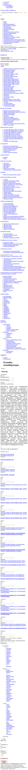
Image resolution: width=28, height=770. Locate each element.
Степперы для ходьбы (8, 280)
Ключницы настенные (8, 29)
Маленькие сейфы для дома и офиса (12, 100)
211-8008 (12, 48)
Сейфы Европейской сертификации (12, 90)
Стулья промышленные (9, 212)
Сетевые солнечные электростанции (12, 266)
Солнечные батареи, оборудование (9, 697)
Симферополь (9, 351)
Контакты (5, 350)
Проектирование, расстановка (13, 347)
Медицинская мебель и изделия (11, 31)
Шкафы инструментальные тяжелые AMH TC (14, 219)
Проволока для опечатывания (10, 146)
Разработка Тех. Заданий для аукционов (16, 348)
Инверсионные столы (8, 287)
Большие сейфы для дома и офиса (11, 99)
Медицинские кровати (9, 185)
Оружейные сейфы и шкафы (10, 76)
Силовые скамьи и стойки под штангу (12, 281)
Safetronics (5, 314)
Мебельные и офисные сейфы (10, 73)
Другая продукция (9, 688)
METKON (5, 317)
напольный (6, 98)
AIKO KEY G (6, 166)
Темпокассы (6, 94)
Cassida (5, 315)
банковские (6, 95)
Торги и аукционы (10, 330)
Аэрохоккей (6, 289)
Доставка (8, 327)
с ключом (5, 102)
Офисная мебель (7, 34)
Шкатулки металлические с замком (12, 174)
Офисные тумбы (7, 226)
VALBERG (6, 308)
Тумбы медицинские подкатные (11, 196)
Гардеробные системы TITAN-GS (11, 251)
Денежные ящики (7, 236)
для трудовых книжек (8, 96)
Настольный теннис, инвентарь (11, 282)
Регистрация (9, 7)
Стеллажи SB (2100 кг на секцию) (11, 133)
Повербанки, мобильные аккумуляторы (13, 243)
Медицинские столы (8, 188)
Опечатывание (7, 26)
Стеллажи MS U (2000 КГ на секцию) (12, 132)
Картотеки (6, 115)
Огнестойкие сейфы (8, 72)
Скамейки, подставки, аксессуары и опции (14, 123)
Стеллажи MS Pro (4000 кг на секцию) (12, 136)
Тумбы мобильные (8, 122)
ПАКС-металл (6, 318)
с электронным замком (9, 105)
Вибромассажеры (7, 286)
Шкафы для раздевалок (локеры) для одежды (14, 112)
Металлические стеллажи (9, 25)
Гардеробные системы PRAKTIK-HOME (13, 252)
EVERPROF (6, 301)
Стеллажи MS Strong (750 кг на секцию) (13, 129)
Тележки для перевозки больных (11, 194)
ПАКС (5, 158)
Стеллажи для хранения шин (10, 141)
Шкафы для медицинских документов (12, 197)
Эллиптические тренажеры (10, 278)
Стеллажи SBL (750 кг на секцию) (11, 134)
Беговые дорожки (7, 276)
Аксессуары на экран (8, 204)
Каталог (5, 65)
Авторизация (9, 6)
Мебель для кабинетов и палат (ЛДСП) (13, 184)
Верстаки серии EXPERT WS (10, 206)
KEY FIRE (6, 167)
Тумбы (5, 215)
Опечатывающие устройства (10, 148)
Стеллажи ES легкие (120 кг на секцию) (13, 137)
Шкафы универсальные (9, 113)
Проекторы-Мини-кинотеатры (10, 245)
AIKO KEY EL (7, 164)
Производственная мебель (9, 33)
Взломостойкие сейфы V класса (11, 84)
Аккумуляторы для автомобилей (11, 263)
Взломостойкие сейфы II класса (11, 80)
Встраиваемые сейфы (8, 71)
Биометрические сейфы (9, 70)
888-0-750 (5, 50)
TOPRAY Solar (7, 313)
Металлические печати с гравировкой (12, 147)
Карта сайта (7, 658)
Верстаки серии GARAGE (9, 207)
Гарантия (8, 328)
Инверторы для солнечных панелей (12, 268)
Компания (5, 332)
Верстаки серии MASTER (9, 208)
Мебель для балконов (8, 124)
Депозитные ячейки (8, 89)
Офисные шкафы (7, 227)
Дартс (4, 291)
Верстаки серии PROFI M (9, 210)
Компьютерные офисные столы (11, 223)
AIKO (4, 299)
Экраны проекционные (9, 246)
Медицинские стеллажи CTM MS (11, 187)
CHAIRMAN (6, 310)
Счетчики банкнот (8, 233)
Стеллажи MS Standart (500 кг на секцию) (13, 131)
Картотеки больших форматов (10, 118)
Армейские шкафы (8, 77)
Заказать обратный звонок (7, 51)
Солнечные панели (8, 265)
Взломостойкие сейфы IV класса (11, 82)
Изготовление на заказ (11, 344)
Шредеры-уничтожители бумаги (11, 237)
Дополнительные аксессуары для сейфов (13, 93)
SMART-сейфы (7, 85)
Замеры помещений (11, 346)
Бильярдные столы (8, 290)
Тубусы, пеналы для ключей (10, 152)
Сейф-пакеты (6, 151)
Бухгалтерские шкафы (8, 114)
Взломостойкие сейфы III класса (11, 81)
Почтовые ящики (7, 28)
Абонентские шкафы (8, 117)
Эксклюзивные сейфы (8, 86)
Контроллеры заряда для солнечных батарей (14, 267)
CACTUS (5, 300)
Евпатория (9, 352)
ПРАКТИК (6, 309)
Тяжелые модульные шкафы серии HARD (13, 216)
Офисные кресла (7, 225)
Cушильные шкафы (8, 203)
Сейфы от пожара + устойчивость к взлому (14, 68)
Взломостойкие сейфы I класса (11, 79)
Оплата (8, 325)
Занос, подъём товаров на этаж (13, 339)
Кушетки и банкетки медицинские (11, 183)
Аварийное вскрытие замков (13, 343)
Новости (8, 334)
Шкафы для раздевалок (9, 229)
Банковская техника (8, 35)
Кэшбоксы (6, 30)
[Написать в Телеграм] (11, 57)
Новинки (3, 320)
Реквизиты (9, 337)
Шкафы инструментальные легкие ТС (12, 217)
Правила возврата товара (12, 329)
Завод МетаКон (7, 296)
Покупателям (6, 324)
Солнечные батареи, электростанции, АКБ (13, 39)
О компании (9, 333)
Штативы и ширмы (8, 198)
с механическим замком (9, 104)
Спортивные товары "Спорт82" (11, 42)
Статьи (8, 336)
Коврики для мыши (8, 242)
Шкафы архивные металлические (11, 110)
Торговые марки (7, 43)
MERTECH (6, 311)
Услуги (5, 338)
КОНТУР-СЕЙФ (7, 297)
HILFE (5, 304)
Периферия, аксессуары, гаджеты (11, 37)
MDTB (5, 305)
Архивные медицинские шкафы (11, 180)
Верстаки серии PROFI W (9, 211)
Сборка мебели (10, 341)
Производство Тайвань (9, 168)
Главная (5, 357)
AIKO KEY (6, 163)
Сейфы (5, 23)
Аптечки (5, 179)
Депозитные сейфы (8, 87)
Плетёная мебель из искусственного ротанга (14, 40)
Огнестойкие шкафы (8, 121)
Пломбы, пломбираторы (9, 149)
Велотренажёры (7, 277)
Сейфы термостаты (8, 193)
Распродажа (3, 322)
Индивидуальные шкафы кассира (11, 119)
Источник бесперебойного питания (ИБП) (13, 270)
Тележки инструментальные (10, 213)
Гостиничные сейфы (8, 75)
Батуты (5, 284)
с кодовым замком (7, 103)
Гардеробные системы (8, 38)
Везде (4, 21)
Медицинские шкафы (8, 189)
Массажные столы (7, 285)
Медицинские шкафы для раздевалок (12, 191)
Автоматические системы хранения (12, 169)
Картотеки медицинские (9, 182)
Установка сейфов (10, 342)
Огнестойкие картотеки (9, 91)
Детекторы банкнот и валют (10, 235)
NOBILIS (5, 306)
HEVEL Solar (6, 302)
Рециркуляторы (7, 192)
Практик (5, 157)
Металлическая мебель (9, 24)
